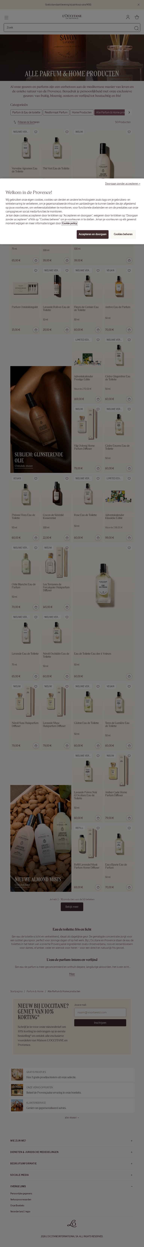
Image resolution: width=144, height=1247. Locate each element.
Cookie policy (69, 223)
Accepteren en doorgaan (92, 234)
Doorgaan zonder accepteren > (122, 183)
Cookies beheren (123, 234)
